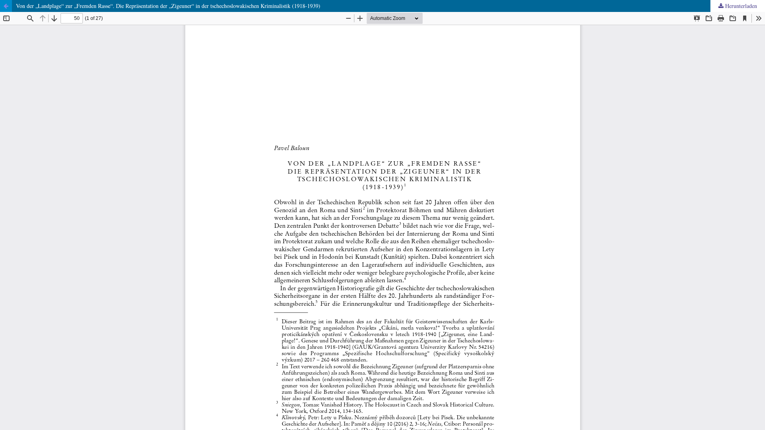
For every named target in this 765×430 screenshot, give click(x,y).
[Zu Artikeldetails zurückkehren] (6, 6)
